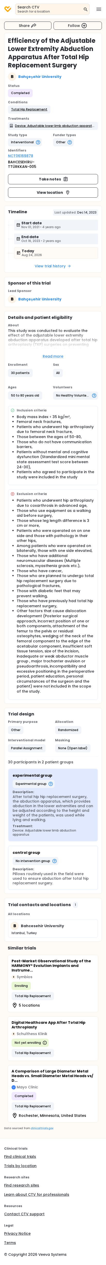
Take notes (50, 179)
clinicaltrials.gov (42, 1128)
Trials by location (20, 1165)
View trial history (50, 266)
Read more (53, 356)
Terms (10, 1242)
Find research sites (21, 1185)
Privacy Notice (17, 1233)
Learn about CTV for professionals (36, 1194)
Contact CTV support (24, 1214)
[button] (29, 109)
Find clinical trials (20, 1156)
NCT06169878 (20, 156)
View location (50, 192)
